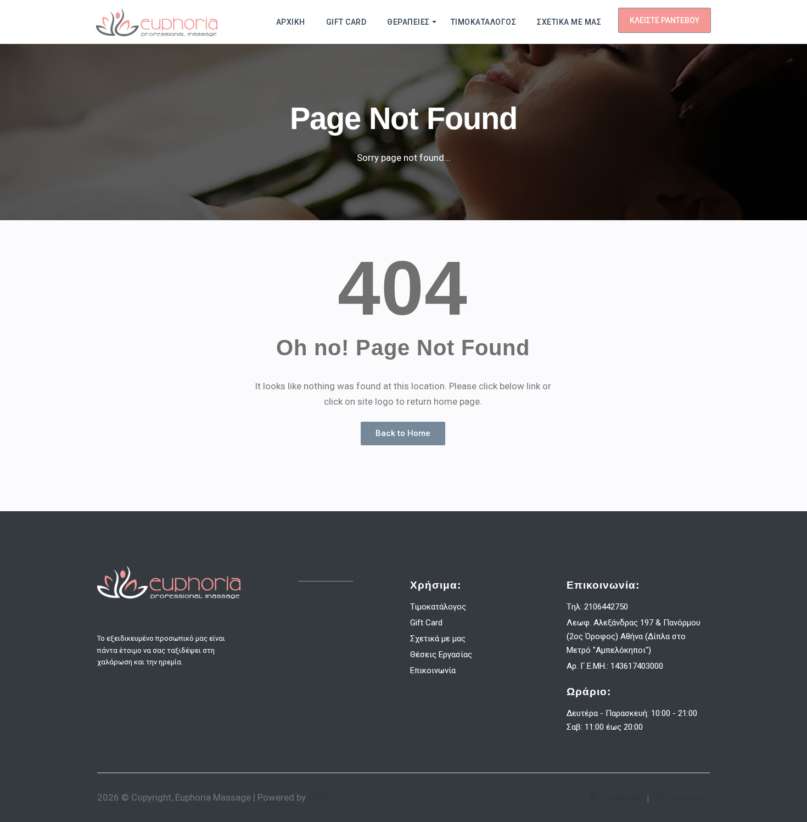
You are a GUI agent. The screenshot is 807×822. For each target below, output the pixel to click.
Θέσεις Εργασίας (441, 654)
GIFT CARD (346, 22)
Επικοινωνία (433, 670)
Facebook (619, 797)
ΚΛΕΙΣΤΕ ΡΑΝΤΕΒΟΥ (664, 20)
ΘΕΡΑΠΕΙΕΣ (408, 22)
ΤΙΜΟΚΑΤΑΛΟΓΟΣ (484, 22)
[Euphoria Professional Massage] (156, 22)
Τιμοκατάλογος (438, 607)
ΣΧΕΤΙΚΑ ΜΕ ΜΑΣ (569, 22)
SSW (317, 797)
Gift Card (426, 623)
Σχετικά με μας (438, 639)
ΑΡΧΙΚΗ (290, 22)
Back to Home (403, 433)
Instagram (687, 797)
